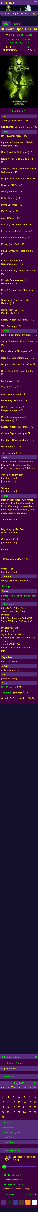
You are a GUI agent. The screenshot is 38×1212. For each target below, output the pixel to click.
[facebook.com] (26, 461)
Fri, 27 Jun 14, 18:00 (18, 39)
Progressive (16, 595)
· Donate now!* (13, 1175)
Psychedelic (30, 595)
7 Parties (6, 692)
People (16, 23)
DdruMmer (6, 687)
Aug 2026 (19, 1083)
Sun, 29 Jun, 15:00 (19, 42)
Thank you (30, 1194)
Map (30, 34)
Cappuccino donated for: (24, 1156)
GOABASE (8, 3)
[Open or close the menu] (35, 1)
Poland (19, 34)
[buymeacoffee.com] (21, 1188)
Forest (4, 595)
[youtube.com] (8, 481)
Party (5, 23)
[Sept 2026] (35, 1083)
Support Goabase (8, 1194)
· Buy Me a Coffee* (15, 1184)
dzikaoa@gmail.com (11, 670)
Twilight (6, 599)
